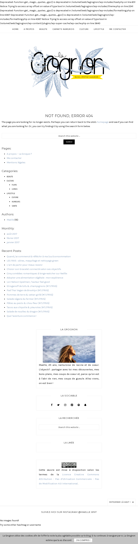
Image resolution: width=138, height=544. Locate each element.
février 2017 (13, 238)
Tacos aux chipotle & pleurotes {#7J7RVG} (30, 307)
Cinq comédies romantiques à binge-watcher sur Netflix (37, 273)
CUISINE (15, 197)
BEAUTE (10, 177)
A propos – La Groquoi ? (19, 153)
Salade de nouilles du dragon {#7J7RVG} (28, 311)
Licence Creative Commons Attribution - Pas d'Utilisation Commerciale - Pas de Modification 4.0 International (69, 479)
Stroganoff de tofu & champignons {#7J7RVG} (32, 286)
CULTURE (10, 181)
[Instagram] (65, 405)
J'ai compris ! (83, 540)
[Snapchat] (85, 405)
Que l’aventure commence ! (21, 316)
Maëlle (10, 219)
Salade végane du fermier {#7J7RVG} (26, 299)
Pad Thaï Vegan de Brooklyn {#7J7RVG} (28, 290)
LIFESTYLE (11, 193)
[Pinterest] (72, 405)
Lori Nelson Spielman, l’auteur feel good (28, 282)
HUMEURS (16, 202)
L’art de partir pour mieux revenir (25, 264)
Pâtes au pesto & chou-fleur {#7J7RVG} (28, 303)
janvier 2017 (13, 242)
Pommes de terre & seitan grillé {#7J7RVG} (30, 294)
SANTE (14, 206)
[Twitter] (58, 405)
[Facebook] (52, 405)
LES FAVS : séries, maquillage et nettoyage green (32, 260)
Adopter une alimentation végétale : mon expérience (35, 277)
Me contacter (14, 158)
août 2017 (12, 233)
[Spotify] (78, 405)
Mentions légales (16, 162)
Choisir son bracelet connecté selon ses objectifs (34, 269)
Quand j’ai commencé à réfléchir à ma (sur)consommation (39, 256)
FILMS (14, 185)
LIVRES (15, 189)
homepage (103, 122)
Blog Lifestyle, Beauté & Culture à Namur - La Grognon (69, 72)
